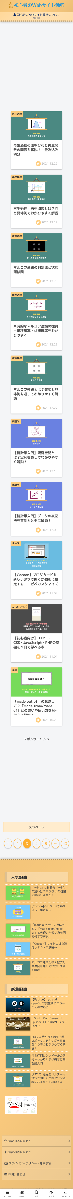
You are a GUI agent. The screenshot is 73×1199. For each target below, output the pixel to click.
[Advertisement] (36, 67)
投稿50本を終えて (19, 1152)
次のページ (36, 827)
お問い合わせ (16, 1174)
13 (65, 843)
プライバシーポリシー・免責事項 (29, 1163)
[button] (64, 774)
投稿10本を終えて (19, 1141)
